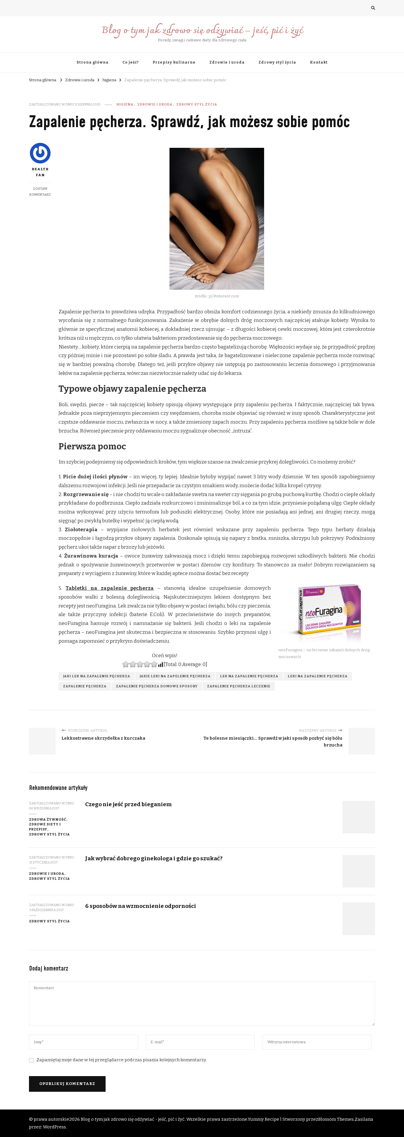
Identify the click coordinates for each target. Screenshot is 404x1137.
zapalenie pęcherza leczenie (238, 686)
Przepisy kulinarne (174, 62)
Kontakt (319, 62)
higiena (125, 104)
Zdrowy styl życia (277, 62)
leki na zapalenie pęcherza (318, 676)
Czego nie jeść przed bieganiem (128, 804)
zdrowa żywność (47, 819)
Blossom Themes (336, 1119)
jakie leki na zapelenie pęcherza (175, 676)
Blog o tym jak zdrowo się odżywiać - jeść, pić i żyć (133, 1119)
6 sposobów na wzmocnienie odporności (140, 906)
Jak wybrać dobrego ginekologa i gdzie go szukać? (153, 858)
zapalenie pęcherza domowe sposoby (157, 686)
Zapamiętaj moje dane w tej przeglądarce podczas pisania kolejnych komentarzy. (121, 1060)
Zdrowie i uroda (227, 62)
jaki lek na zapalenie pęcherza (96, 676)
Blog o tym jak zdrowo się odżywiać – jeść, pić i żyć (202, 31)
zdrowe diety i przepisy (45, 826)
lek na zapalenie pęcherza (249, 676)
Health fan (40, 172)
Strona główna (93, 62)
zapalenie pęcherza (84, 686)
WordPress (54, 1127)
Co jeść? (130, 62)
